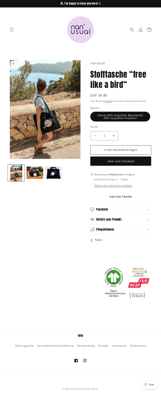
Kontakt (103, 345)
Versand (107, 100)
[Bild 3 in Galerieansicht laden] (53, 173)
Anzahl (94, 126)
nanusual (74, 388)
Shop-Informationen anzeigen (113, 185)
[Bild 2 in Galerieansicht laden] (35, 173)
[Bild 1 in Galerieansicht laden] (16, 173)
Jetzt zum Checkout (120, 161)
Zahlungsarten (24, 345)
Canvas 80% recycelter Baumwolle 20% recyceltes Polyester (120, 116)
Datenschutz (138, 345)
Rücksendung (86, 345)
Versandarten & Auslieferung (55, 345)
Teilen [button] (98, 240)
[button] (11, 29)
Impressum (119, 345)
